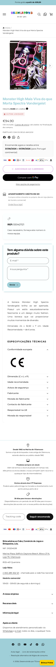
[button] (4, 14)
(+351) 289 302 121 (11, 573)
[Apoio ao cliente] (45, 14)
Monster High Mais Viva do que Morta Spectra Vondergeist (23, 31)
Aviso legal (15, 652)
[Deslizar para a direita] (50, 65)
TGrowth (38, 661)
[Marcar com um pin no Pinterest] (9, 137)
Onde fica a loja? (15, 204)
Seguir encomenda (40, 516)
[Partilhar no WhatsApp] (13, 137)
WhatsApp (8, 631)
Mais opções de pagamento (28, 184)
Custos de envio (22, 125)
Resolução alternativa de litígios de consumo (29, 655)
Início (7, 28)
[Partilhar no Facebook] (4, 137)
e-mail (18, 631)
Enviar (12, 285)
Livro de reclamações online (33, 652)
